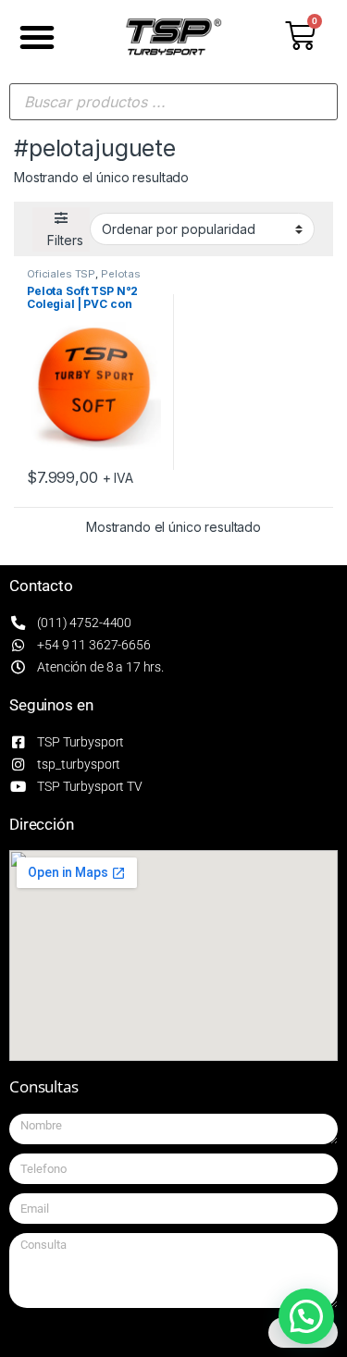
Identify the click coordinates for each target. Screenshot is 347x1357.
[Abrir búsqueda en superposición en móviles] (173, 101)
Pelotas (121, 273)
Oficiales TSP (61, 273)
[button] (37, 37)
